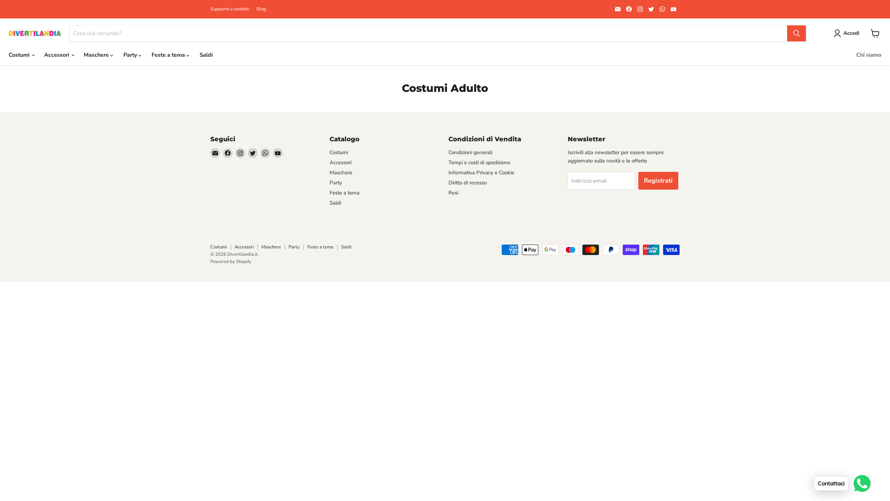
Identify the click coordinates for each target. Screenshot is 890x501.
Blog (261, 9)
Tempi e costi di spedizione (479, 162)
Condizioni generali (470, 152)
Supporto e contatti (230, 9)
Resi (453, 192)
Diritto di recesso (467, 182)
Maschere (97, 55)
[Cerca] (796, 33)
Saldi (206, 55)
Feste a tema (169, 55)
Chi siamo (868, 55)
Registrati (658, 180)
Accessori (57, 55)
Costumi (20, 55)
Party (130, 55)
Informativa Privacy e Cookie (481, 172)
